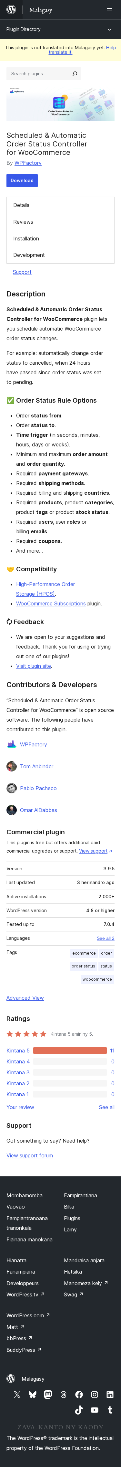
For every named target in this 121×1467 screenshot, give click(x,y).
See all (107, 1107)
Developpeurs (22, 1283)
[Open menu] (110, 9)
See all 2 (106, 938)
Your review (20, 1107)
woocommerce (97, 979)
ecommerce (84, 953)
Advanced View (25, 998)
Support (22, 272)
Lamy (70, 1229)
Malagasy (33, 1379)
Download (22, 180)
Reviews (23, 222)
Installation (26, 238)
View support (93, 851)
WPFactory (28, 163)
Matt (15, 1327)
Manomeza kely (86, 1283)
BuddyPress (24, 1350)
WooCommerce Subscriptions (51, 603)
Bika (69, 1206)
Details (21, 205)
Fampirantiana (80, 1195)
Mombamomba (24, 1195)
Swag (74, 1294)
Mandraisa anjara (84, 1260)
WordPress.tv (25, 1294)
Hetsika (73, 1271)
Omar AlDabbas (38, 810)
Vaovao (15, 1206)
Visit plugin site (33, 666)
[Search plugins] (74, 73)
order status (83, 966)
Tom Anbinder (36, 766)
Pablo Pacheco (38, 788)
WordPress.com (28, 1315)
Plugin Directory (23, 29)
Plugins (72, 1218)
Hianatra (16, 1260)
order (106, 953)
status (106, 966)
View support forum (29, 1155)
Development (29, 255)
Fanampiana (20, 1271)
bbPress (19, 1338)
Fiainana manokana (29, 1239)
